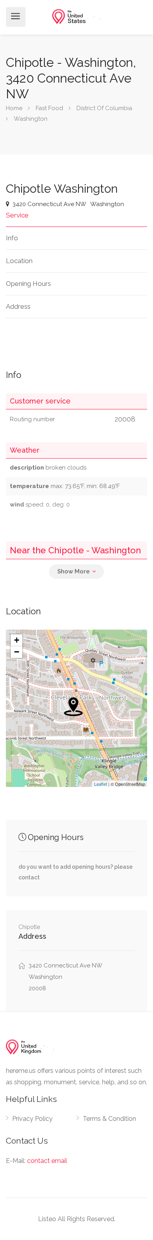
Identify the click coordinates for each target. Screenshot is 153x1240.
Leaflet (100, 784)
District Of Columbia (104, 108)
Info (12, 238)
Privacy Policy (32, 1118)
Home (14, 108)
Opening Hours (28, 283)
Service (17, 215)
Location (19, 261)
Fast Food (49, 108)
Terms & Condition (109, 1118)
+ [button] (16, 640)
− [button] (16, 652)
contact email (47, 1160)
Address (18, 306)
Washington (30, 118)
